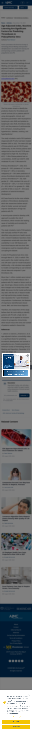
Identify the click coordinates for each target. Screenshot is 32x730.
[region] (16, 710)
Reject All (16, 722)
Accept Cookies (16, 727)
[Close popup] (27, 355)
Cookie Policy (15, 713)
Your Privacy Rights (16, 717)
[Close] (30, 692)
